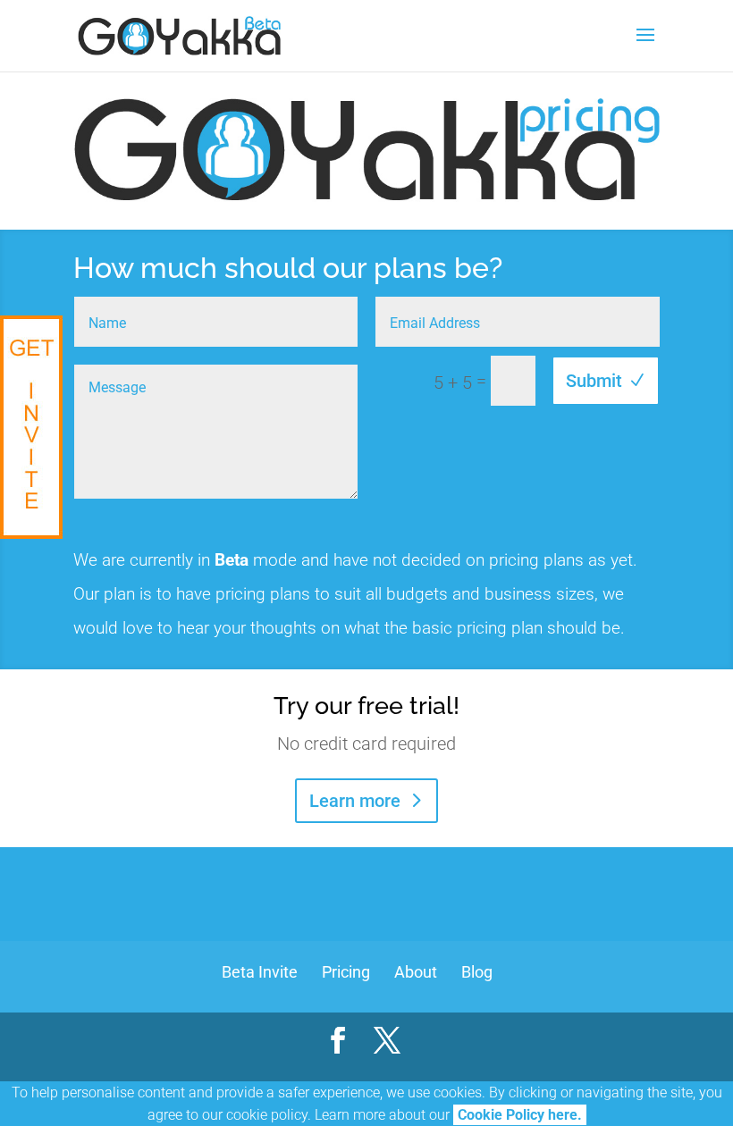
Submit (594, 380)
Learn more (354, 800)
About (415, 971)
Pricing (346, 971)
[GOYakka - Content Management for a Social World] (31, 427)
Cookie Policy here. (520, 1114)
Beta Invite (260, 971)
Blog (477, 971)
